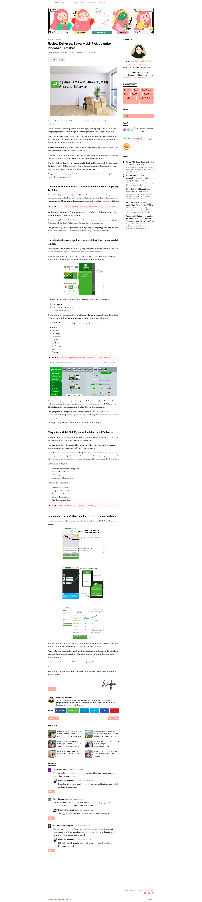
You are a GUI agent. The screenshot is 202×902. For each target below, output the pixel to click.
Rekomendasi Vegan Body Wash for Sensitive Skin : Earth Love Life (83, 358)
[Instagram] (153, 893)
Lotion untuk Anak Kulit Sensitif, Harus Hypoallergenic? (78, 505)
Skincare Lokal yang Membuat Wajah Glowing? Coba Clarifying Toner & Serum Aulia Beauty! (69, 734)
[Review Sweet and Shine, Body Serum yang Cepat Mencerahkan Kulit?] (89, 744)
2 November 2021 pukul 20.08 (74, 799)
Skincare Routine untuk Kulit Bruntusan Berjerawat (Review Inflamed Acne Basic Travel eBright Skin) (106, 734)
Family (126, 94)
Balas (51, 791)
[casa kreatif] (143, 141)
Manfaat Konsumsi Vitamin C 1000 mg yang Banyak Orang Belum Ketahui (86, 206)
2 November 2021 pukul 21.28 (84, 810)
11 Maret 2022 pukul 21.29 (83, 839)
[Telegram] (84, 710)
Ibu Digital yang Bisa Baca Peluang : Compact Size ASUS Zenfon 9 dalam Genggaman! (69, 743)
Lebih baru (53, 718)
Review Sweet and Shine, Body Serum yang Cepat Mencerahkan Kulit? (106, 743)
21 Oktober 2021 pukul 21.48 (75, 769)
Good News (148, 94)
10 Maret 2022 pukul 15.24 (82, 826)
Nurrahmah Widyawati (64, 697)
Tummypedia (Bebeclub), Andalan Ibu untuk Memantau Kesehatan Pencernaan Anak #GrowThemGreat (140, 218)
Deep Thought (147, 90)
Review (52, 689)
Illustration (91, 2)
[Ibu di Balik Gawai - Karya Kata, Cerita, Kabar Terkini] (57, 2)
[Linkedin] (104, 710)
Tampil (59, 60)
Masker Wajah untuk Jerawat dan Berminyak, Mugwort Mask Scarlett (106, 753)
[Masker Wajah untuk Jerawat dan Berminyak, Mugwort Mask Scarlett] (89, 754)
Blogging (127, 90)
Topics (100, 2)
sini (133, 72)
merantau (67, 147)
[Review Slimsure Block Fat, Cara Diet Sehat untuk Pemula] (52, 754)
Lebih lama (113, 718)
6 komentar (93, 53)
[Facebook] (144, 893)
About (82, 2)
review (83, 121)
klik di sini (70, 307)
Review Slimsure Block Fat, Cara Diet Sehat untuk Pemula (69, 752)
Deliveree (89, 121)
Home (75, 2)
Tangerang (88, 220)
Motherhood (131, 102)
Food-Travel (136, 94)
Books (136, 90)
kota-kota (64, 662)
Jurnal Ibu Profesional (145, 98)
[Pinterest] (114, 710)
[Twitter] (94, 710)
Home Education (129, 98)
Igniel (152, 899)
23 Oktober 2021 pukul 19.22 (83, 780)
